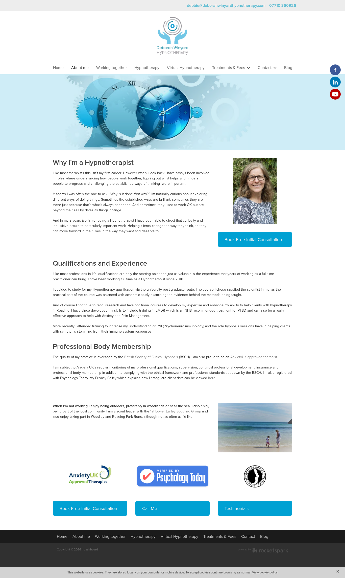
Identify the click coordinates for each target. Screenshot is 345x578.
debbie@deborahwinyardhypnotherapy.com (226, 5)
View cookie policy (265, 572)
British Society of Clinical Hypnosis (151, 356)
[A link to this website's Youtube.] (335, 94)
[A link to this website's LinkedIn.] (335, 82)
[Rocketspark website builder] (263, 551)
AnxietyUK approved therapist (253, 356)
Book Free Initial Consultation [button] (253, 239)
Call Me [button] (149, 508)
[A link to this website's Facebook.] (335, 69)
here (211, 377)
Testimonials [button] (237, 508)
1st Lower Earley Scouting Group (175, 411)
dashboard (91, 549)
